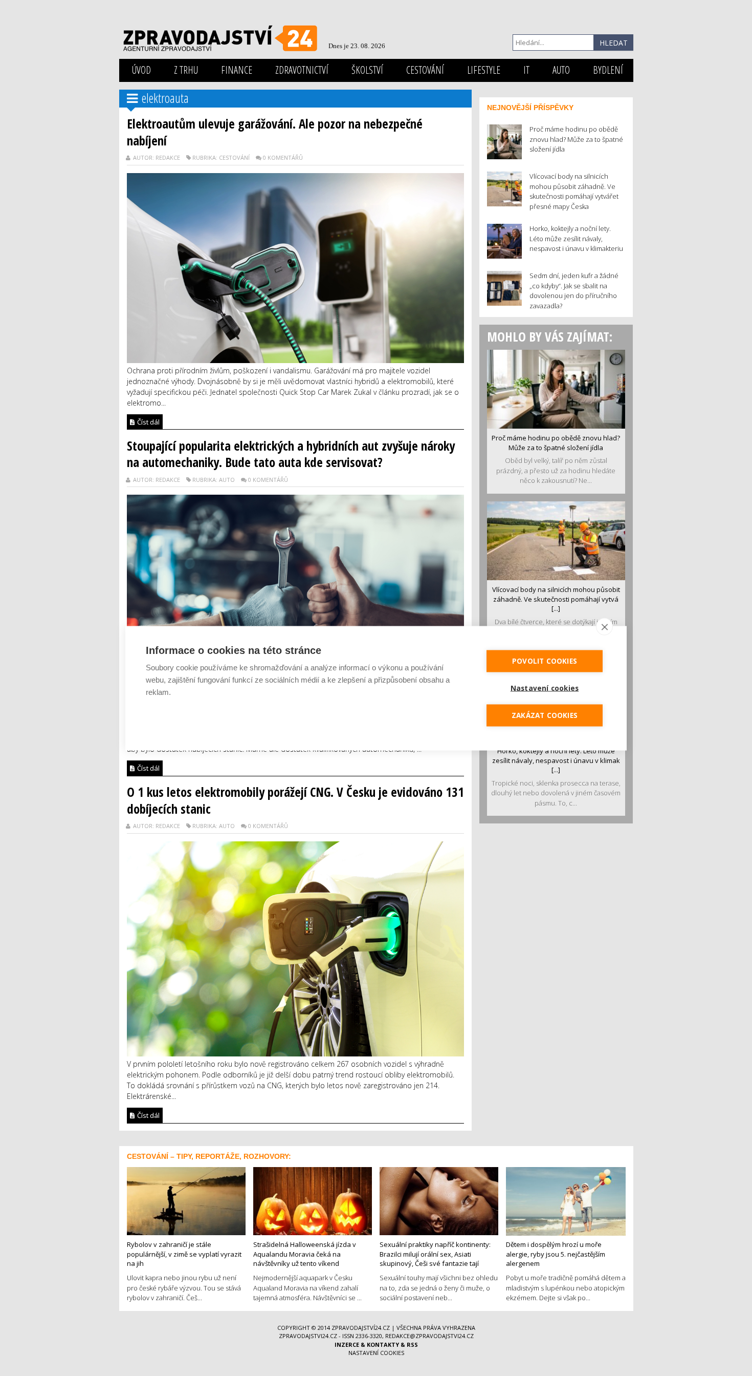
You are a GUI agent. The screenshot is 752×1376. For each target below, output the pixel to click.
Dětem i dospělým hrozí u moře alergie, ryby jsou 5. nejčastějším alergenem (555, 1254)
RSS (412, 1344)
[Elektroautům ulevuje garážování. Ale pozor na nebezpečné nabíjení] (295, 267)
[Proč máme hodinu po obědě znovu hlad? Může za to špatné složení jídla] (556, 388)
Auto (561, 70)
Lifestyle (483, 70)
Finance (236, 70)
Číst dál (148, 422)
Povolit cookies (544, 660)
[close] (604, 626)
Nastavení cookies (376, 1353)
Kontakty (383, 1344)
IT (526, 70)
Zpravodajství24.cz (360, 1327)
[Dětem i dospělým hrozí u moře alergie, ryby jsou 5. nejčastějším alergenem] (566, 1200)
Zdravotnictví (301, 70)
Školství (367, 70)
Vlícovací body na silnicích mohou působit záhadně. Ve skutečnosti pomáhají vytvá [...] (556, 599)
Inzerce (347, 1344)
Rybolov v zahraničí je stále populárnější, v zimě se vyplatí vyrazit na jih (184, 1254)
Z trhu (186, 70)
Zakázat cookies (545, 714)
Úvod (141, 70)
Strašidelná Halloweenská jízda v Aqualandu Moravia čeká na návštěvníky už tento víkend (304, 1254)
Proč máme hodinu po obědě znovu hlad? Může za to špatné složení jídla (556, 442)
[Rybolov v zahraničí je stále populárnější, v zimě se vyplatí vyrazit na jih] (186, 1200)
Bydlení (608, 70)
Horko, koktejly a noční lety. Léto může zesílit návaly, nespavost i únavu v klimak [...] (556, 760)
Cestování (425, 70)
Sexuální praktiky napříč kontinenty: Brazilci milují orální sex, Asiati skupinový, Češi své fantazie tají (435, 1254)
